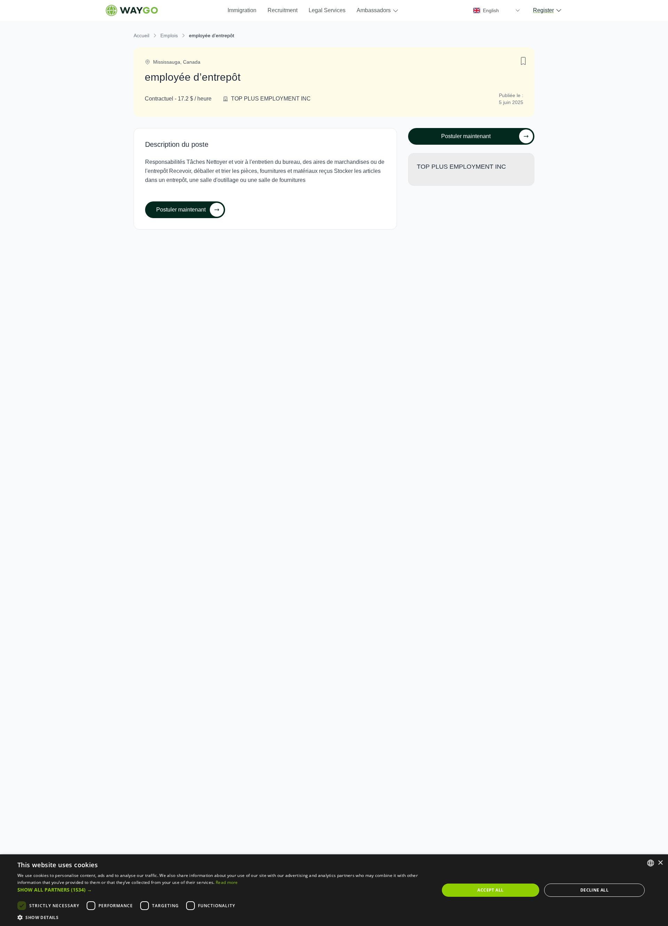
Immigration (242, 10)
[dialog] (334, 890)
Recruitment (282, 10)
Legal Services (327, 10)
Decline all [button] (594, 890)
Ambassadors (374, 10)
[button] (222, 889)
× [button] (660, 862)
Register (543, 10)
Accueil (141, 35)
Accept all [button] (490, 890)
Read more (227, 882)
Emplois (169, 35)
